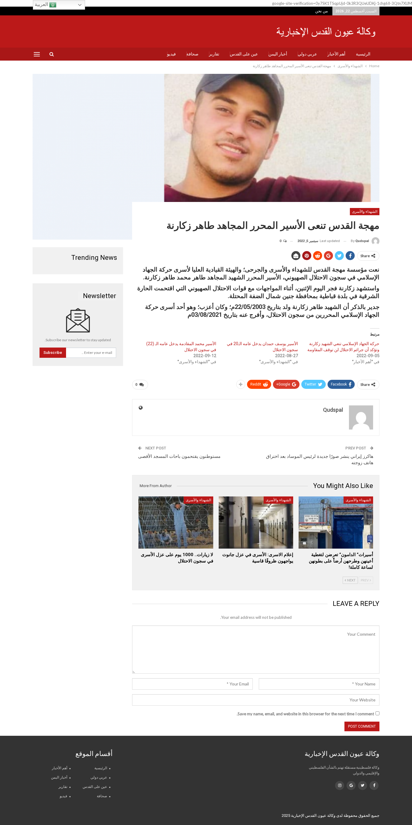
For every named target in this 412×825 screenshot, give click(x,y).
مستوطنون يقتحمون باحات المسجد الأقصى (179, 456)
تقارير (214, 54)
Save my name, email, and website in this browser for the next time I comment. (305, 713)
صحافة (192, 54)
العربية (42, 4)
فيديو (171, 54)
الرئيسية (363, 54)
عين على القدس (244, 54)
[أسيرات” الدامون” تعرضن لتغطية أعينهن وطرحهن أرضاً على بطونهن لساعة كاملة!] (336, 522)
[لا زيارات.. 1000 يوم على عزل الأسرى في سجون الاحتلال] (175, 522)
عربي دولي (307, 54)
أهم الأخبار (336, 54)
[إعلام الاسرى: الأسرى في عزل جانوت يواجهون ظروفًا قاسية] (256, 522)
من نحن (321, 11)
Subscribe (52, 352)
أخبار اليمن (277, 54)
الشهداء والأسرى (364, 211)
